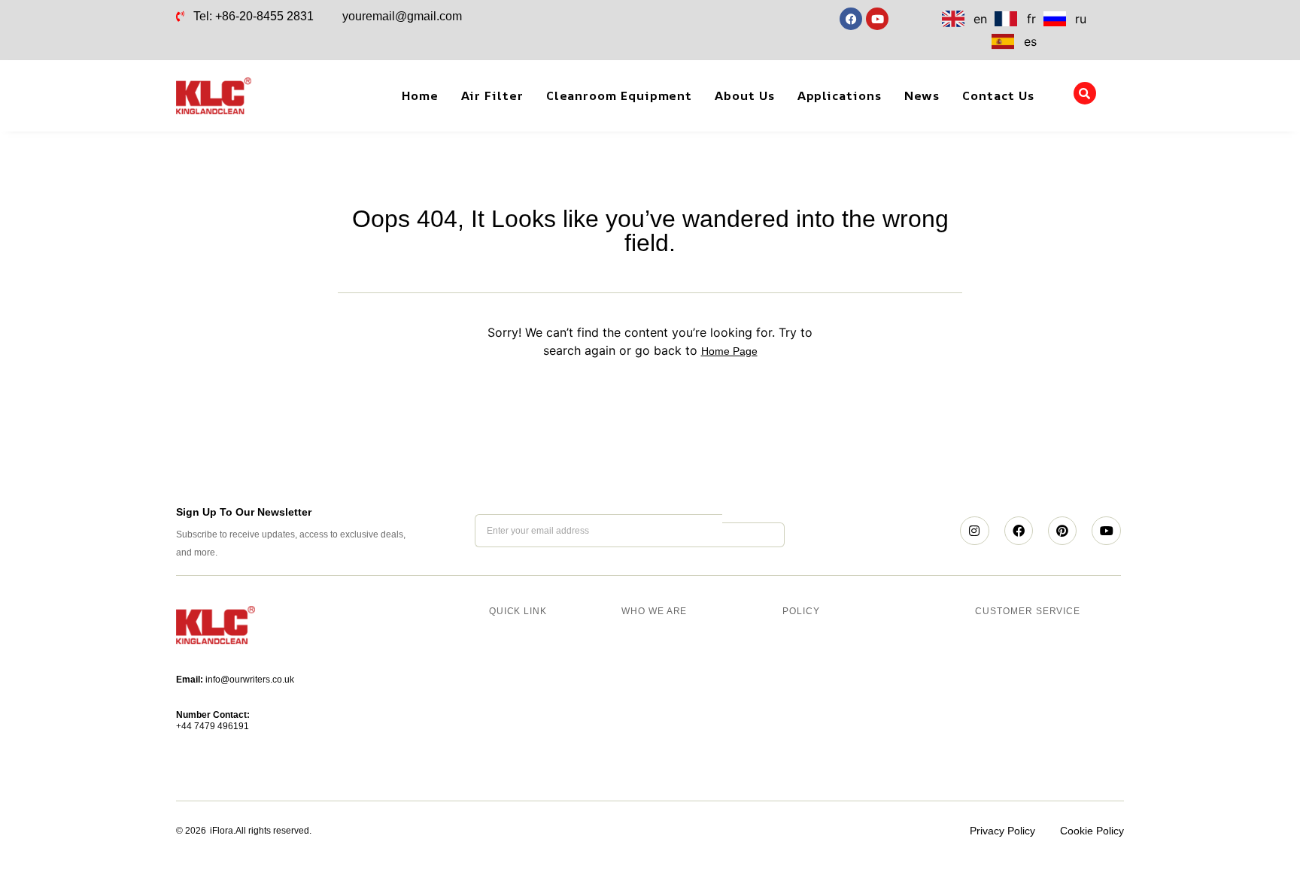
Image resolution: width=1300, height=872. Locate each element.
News (922, 95)
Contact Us (998, 95)
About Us (744, 95)
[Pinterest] (1062, 530)
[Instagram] (974, 530)
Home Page (729, 351)
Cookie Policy (1092, 831)
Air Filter (492, 95)
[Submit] (753, 534)
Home (420, 95)
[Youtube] (1106, 530)
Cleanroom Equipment (619, 95)
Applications (839, 95)
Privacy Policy (1002, 831)
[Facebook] (1018, 530)
